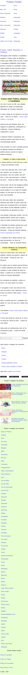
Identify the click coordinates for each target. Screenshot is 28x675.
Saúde (2, 37)
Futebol (3, 549)
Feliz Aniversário (5, 25)
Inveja (2, 565)
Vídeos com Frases (6, 41)
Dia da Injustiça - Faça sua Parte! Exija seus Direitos (19, 402)
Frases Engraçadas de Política (10, 233)
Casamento (4, 464)
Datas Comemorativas (7, 470)
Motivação (17, 25)
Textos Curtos (5, 634)
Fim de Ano (4, 545)
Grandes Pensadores (7, 555)
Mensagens (4, 568)
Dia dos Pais (4, 490)
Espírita (3, 513)
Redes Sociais (5, 604)
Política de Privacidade (6, 663)
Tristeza (3, 637)
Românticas (4, 617)
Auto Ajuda (4, 444)
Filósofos (3, 542)
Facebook (3, 21)
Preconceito (4, 601)
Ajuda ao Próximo (6, 431)
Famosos (3, 529)
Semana (3, 627)
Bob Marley (4, 454)
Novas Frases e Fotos (6, 667)
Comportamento (5, 467)
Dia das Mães (5, 484)
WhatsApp (17, 41)
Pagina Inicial (14, 376)
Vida (15, 37)
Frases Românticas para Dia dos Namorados (19, 385)
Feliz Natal (4, 539)
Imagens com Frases (14, 371)
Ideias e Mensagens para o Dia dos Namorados (19, 393)
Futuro (3, 552)
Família (3, 526)
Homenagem (4, 559)
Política (16, 29)
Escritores (4, 506)
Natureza (3, 29)
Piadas (3, 594)
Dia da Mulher (5, 480)
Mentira (3, 572)
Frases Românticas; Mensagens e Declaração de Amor (19, 411)
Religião (3, 611)
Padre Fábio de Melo (7, 588)
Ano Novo (4, 441)
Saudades (17, 33)
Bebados (3, 448)
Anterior (3, 376)
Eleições (2, 17)
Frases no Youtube (5, 659)
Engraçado (17, 17)
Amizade (3, 5)
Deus (15, 13)
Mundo (3, 578)
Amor (15, 5)
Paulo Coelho (5, 591)
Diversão (3, 493)
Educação (4, 497)
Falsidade (17, 21)
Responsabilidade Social (8, 614)
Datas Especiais (5, 13)
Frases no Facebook (6, 655)
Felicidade (4, 532)
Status (3, 630)
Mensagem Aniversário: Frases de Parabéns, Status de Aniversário (19, 420)
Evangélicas (4, 516)
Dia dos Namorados (6, 487)
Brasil (15, 9)
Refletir (2, 33)
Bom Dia (3, 9)
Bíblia (2, 451)
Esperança (4, 510)
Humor (3, 562)
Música (3, 581)
